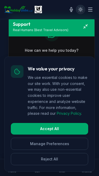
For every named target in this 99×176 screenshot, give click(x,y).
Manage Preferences (49, 143)
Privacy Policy (69, 113)
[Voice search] (71, 9)
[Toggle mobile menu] (90, 9)
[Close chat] (85, 26)
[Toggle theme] (80, 9)
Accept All (49, 128)
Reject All (49, 159)
